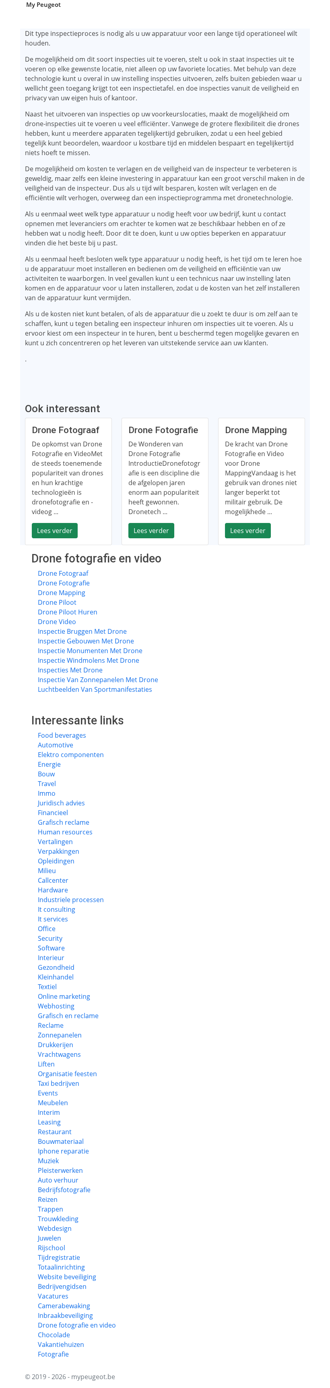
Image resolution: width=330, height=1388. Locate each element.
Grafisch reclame (63, 822)
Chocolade (54, 1334)
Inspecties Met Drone (70, 670)
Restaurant (55, 1131)
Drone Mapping (61, 592)
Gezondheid (56, 967)
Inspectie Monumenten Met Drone (90, 650)
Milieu (47, 870)
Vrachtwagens (59, 1054)
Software (51, 948)
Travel (47, 783)
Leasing (49, 1122)
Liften (46, 1064)
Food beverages (62, 735)
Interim (49, 1112)
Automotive (55, 745)
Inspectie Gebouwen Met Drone (86, 641)
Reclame (51, 1025)
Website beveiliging (67, 1276)
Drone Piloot (57, 602)
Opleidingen (56, 861)
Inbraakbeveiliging (65, 1315)
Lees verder (54, 530)
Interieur (51, 957)
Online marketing (64, 996)
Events (48, 1093)
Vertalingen (55, 841)
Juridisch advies (61, 803)
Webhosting (56, 1006)
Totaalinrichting (61, 1267)
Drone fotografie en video (77, 1325)
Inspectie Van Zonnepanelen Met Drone (98, 679)
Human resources (65, 832)
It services (53, 919)
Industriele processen (71, 899)
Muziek (48, 1160)
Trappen (50, 1209)
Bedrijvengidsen (62, 1286)
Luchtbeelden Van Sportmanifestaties (95, 689)
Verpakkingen (58, 851)
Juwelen (49, 1238)
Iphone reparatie (63, 1151)
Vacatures (53, 1296)
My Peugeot (43, 4)
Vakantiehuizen (61, 1344)
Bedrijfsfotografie (64, 1189)
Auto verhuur (58, 1180)
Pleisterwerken (60, 1170)
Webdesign (55, 1228)
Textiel (47, 986)
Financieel (53, 812)
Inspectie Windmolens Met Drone (88, 660)
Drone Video (57, 621)
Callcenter (53, 880)
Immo (47, 793)
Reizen (48, 1199)
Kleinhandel (56, 977)
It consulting (56, 909)
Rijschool (51, 1247)
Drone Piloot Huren (67, 612)
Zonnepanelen (60, 1035)
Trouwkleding (58, 1218)
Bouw (46, 774)
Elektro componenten (71, 754)
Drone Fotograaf (63, 573)
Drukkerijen (55, 1044)
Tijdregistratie (59, 1257)
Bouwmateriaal (61, 1141)
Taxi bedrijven (58, 1083)
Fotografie (53, 1354)
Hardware (53, 890)
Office (47, 928)
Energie (49, 764)
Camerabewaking (64, 1305)
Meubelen (53, 1102)
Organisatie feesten (67, 1073)
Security (50, 938)
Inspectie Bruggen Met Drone (82, 631)
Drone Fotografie (64, 583)
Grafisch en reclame (68, 1015)
